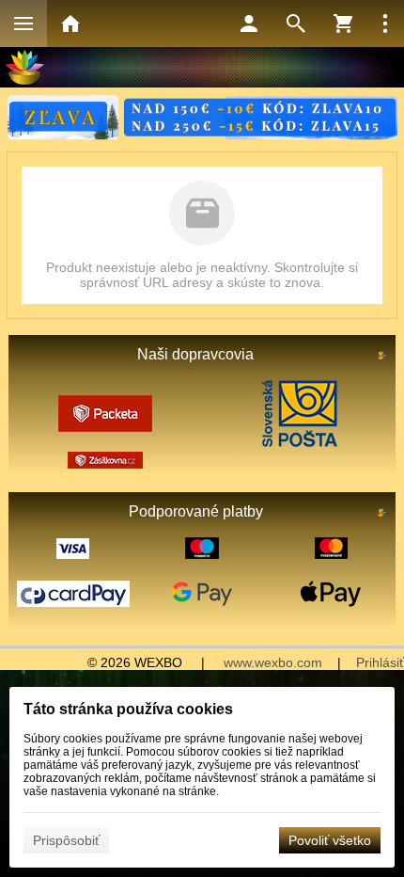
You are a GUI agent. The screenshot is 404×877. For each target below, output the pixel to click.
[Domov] (70, 23)
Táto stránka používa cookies (128, 709)
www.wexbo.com (273, 662)
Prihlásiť (380, 662)
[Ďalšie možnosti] (385, 23)
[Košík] (342, 23)
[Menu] (23, 23)
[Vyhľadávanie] (295, 23)
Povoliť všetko (329, 840)
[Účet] (248, 23)
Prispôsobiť (66, 840)
